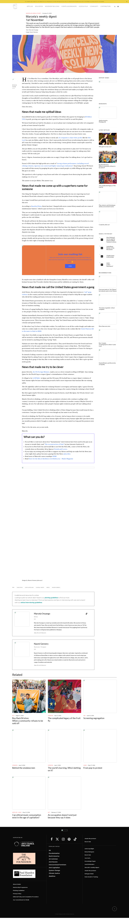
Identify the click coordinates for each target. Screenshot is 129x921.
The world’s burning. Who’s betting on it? (64, 769)
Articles (30, 6)
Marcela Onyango (33, 30)
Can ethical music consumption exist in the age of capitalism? (26, 816)
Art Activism (53, 859)
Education (39, 6)
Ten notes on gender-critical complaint (107, 308)
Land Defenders (89, 864)
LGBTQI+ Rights (40, 587)
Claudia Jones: (110, 256)
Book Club (88, 841)
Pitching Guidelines (18, 890)
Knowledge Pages (90, 861)
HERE (54, 456)
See (84, 715)
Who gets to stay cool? (105, 146)
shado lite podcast (90, 838)
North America (56, 587)
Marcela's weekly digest (33, 13)
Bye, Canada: (107, 344)
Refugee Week (89, 873)
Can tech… (88, 858)
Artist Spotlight (89, 848)
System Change (54, 870)
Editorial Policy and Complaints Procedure (26, 896)
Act (13, 715)
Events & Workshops (69, 6)
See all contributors (40, 633)
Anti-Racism (53, 862)
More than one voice (104, 326)
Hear (85, 765)
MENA (48, 587)
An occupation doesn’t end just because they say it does (62, 816)
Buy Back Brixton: (107, 166)
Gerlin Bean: (110, 248)
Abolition (20, 587)
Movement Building (52, 6)
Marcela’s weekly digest (92, 867)
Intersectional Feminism (57, 865)
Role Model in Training (91, 877)
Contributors (105, 6)
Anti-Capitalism (29, 587)
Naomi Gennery (34, 32)
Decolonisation (54, 853)
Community (94, 6)
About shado (17, 884)
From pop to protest (92, 768)
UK (50, 850)
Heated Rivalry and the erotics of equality (107, 363)
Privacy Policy (17, 893)
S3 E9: (109, 264)
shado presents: (103, 121)
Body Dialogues (89, 852)
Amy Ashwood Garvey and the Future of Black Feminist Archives (111, 240)
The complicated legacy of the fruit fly (107, 186)
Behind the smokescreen (23, 768)
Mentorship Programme (20, 887)
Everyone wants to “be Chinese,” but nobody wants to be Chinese (108, 290)
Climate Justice (54, 873)
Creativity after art (104, 224)
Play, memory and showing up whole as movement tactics (107, 205)
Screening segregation (93, 718)
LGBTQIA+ (36, 378)
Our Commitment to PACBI (21, 900)
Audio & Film (83, 6)
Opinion (50, 715)
